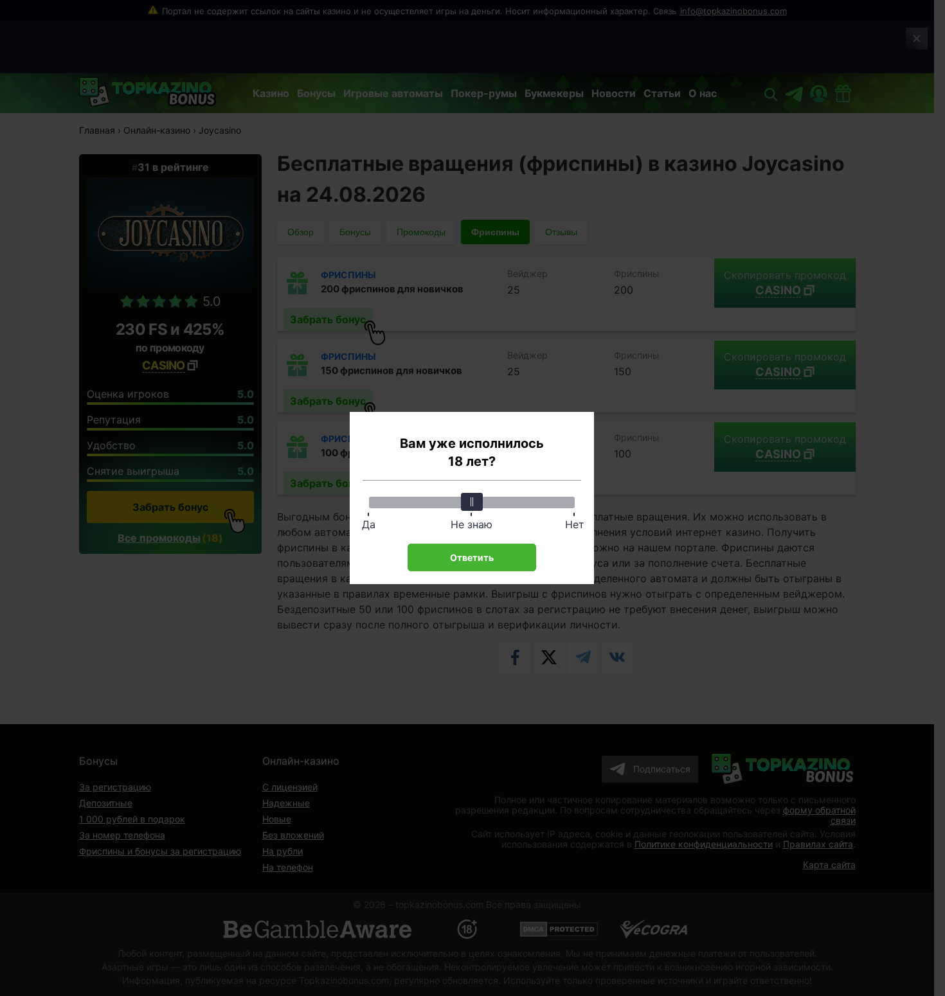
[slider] (472, 502)
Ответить (472, 557)
